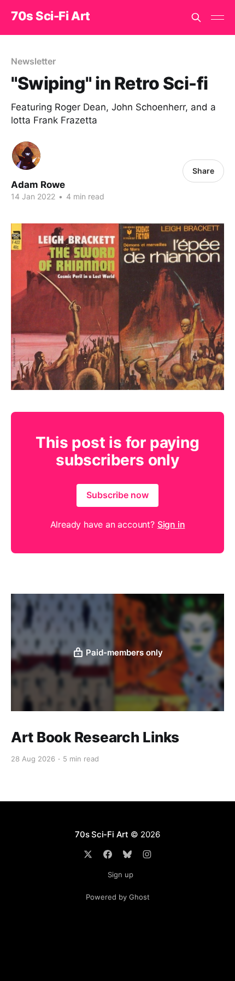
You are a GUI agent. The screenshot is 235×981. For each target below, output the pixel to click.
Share (203, 170)
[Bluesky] (127, 854)
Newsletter (33, 61)
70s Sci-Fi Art (50, 16)
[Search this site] (196, 17)
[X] (88, 854)
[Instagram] (147, 854)
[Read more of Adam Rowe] (26, 155)
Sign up (120, 874)
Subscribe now (117, 494)
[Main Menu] (217, 17)
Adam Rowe (38, 184)
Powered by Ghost (118, 897)
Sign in (171, 524)
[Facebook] (107, 854)
